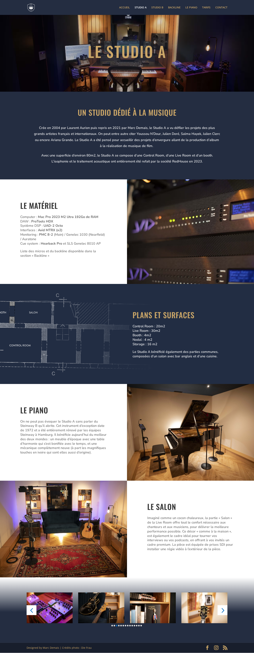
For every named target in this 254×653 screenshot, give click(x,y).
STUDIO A (141, 7)
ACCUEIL (124, 7)
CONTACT (221, 7)
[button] (31, 610)
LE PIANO (191, 7)
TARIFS (206, 7)
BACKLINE (174, 7)
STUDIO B (157, 7)
